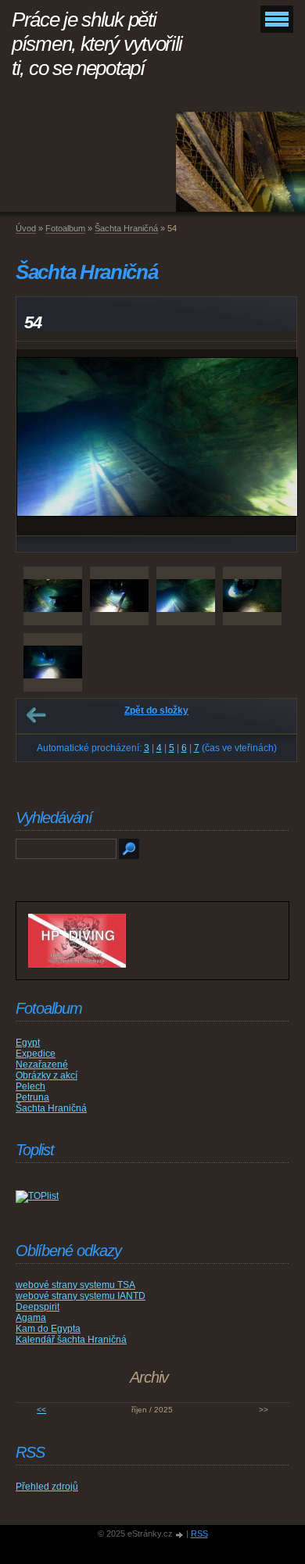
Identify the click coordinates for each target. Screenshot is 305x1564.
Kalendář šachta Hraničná (71, 1339)
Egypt (28, 1042)
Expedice (36, 1053)
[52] (52, 596)
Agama (31, 1317)
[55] (252, 596)
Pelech (30, 1086)
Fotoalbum (65, 228)
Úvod (26, 228)
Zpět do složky (156, 710)
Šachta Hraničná (126, 228)
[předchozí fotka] (41, 442)
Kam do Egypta (48, 1328)
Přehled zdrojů (47, 1486)
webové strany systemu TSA (75, 1284)
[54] (185, 596)
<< (41, 1409)
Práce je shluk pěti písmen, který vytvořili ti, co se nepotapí (97, 44)
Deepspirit (37, 1306)
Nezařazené (42, 1064)
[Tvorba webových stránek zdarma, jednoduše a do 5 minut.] (180, 1534)
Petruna (32, 1097)
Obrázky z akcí (46, 1075)
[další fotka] (271, 442)
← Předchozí (36, 715)
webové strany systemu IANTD (80, 1295)
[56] (52, 662)
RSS (199, 1533)
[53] (119, 596)
